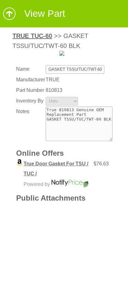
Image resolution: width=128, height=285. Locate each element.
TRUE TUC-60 (32, 35)
